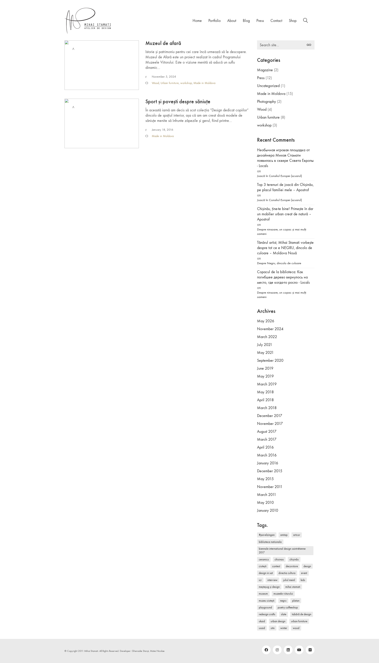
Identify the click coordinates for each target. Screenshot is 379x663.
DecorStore (292, 566)
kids (303, 580)
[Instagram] (277, 649)
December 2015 (269, 471)
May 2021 (265, 352)
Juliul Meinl (289, 580)
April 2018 (265, 400)
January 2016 (267, 463)
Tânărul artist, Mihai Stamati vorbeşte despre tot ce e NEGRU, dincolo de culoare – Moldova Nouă (285, 247)
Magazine (265, 70)
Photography (266, 101)
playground (265, 607)
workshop (186, 83)
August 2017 (266, 431)
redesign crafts (267, 614)
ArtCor (296, 534)
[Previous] (70, 123)
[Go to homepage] (87, 21)
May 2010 (265, 502)
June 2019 (265, 368)
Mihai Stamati (292, 586)
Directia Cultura (287, 573)
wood (296, 628)
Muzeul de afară (163, 43)
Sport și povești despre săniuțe (177, 101)
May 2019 (265, 376)
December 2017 (269, 415)
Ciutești (262, 566)
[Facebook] (266, 649)
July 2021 (264, 344)
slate (283, 614)
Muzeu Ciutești (266, 600)
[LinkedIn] (288, 649)
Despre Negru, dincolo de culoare (279, 263)
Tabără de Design (301, 614)
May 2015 (265, 479)
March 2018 (267, 408)
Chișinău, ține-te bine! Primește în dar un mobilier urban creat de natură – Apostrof (285, 214)
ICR (260, 580)
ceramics (264, 559)
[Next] (133, 123)
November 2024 (270, 329)
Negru (283, 600)
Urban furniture (170, 83)
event (304, 573)
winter (283, 628)
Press (261, 78)
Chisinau (279, 559)
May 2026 (265, 321)
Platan (295, 600)
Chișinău (294, 559)
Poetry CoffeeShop (288, 607)
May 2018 (265, 392)
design (307, 566)
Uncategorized (268, 86)
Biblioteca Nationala (270, 542)
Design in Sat (266, 573)
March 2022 (267, 337)
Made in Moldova (204, 83)
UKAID (262, 621)
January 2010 (267, 510)
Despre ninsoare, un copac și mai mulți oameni (281, 231)
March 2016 (267, 455)
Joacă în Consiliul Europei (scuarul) (279, 176)
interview (272, 580)
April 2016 (265, 447)
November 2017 (270, 423)
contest (276, 566)
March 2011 (266, 494)
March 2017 (266, 439)
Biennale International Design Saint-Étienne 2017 (282, 550)
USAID (262, 628)
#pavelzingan (267, 534)
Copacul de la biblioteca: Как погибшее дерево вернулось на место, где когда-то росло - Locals (283, 277)
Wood (155, 83)
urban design (278, 621)
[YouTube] (299, 649)
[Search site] (305, 21)
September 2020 (270, 360)
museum (263, 593)
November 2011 (269, 487)
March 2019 (267, 384)
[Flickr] (310, 649)
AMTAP (284, 534)
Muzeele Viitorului (283, 593)
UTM (273, 628)
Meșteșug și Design (269, 586)
